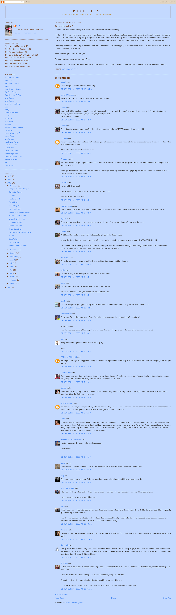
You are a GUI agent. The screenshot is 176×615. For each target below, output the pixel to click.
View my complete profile (25, 33)
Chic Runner (9, 101)
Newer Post (59, 598)
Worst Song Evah (15, 229)
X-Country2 (65, 257)
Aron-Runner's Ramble (13, 89)
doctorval (64, 545)
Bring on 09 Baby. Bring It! (19, 189)
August (12, 260)
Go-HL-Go (8, 119)
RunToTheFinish (67, 403)
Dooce (7, 107)
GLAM (7, 116)
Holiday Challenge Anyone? (19, 246)
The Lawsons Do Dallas (13, 157)
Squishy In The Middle (17, 216)
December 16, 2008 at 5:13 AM (76, 321)
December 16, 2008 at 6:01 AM (76, 413)
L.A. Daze (8, 130)
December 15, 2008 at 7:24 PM (76, 252)
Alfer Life (8, 80)
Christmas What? (15, 222)
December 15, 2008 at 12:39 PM (76, 89)
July (11, 263)
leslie (63, 270)
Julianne (64, 530)
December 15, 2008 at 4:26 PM (76, 177)
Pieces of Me (88, 11)
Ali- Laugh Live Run (12, 83)
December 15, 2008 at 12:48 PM (76, 102)
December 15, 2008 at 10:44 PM (76, 308)
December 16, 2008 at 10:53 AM (76, 524)
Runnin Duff (9, 148)
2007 (9, 288)
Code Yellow (13, 239)
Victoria (63, 82)
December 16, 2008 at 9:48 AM (76, 482)
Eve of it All (13, 202)
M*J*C (63, 419)
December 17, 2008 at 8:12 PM (76, 557)
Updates (12, 196)
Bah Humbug (67, 70)
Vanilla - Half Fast (11, 159)
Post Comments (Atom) (74, 603)
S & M (11, 236)
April (11, 273)
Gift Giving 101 (14, 206)
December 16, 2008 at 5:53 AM (76, 398)
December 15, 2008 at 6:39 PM (76, 225)
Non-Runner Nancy (12, 142)
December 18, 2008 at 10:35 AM (76, 589)
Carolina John (66, 373)
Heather (64, 231)
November (14, 250)
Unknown (64, 138)
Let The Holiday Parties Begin (20, 232)
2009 (9, 180)
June (12, 267)
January (13, 283)
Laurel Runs (9, 136)
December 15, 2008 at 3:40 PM (76, 153)
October (13, 253)
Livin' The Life (14, 242)
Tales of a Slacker (15, 192)
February (13, 280)
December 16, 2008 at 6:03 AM (76, 457)
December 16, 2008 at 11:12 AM (76, 539)
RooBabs (64, 563)
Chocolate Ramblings (13, 104)
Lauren (63, 463)
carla (62, 339)
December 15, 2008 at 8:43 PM (76, 295)
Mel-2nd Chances (67, 95)
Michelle (64, 183)
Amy (62, 476)
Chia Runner (9, 98)
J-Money (8, 124)
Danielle (64, 108)
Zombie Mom (10, 165)
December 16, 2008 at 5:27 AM (76, 367)
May (11, 270)
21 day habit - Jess (12, 77)
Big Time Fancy (11, 92)
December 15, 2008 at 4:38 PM (76, 200)
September (14, 257)
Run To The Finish (11, 145)
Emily (7, 110)
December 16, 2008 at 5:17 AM (76, 351)
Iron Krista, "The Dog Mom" (71, 439)
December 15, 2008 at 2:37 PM (76, 120)
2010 (9, 176)
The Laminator (66, 314)
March (12, 277)
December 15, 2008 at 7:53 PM (76, 264)
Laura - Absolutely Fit (13, 133)
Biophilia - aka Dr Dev (13, 95)
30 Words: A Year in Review (19, 212)
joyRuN (63, 219)
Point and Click (14, 199)
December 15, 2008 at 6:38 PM (76, 213)
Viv (6, 162)
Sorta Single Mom (11, 154)
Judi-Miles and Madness (14, 127)
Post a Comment (61, 594)
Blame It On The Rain (17, 219)
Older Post (167, 598)
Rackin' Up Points (15, 226)
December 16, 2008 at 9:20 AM (76, 470)
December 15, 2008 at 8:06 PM (76, 277)
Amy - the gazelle (67, 488)
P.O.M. (18, 26)
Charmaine (65, 159)
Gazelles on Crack (12, 113)
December (14, 186)
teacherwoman (66, 206)
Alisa (63, 506)
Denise (63, 388)
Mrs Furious (9, 139)
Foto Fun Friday (15, 209)
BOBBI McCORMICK (69, 357)
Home (113, 598)
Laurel (63, 283)
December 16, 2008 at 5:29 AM (76, 382)
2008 (9, 183)
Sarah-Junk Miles (11, 151)
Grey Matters (10, 121)
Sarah (63, 301)
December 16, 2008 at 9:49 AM (76, 500)
